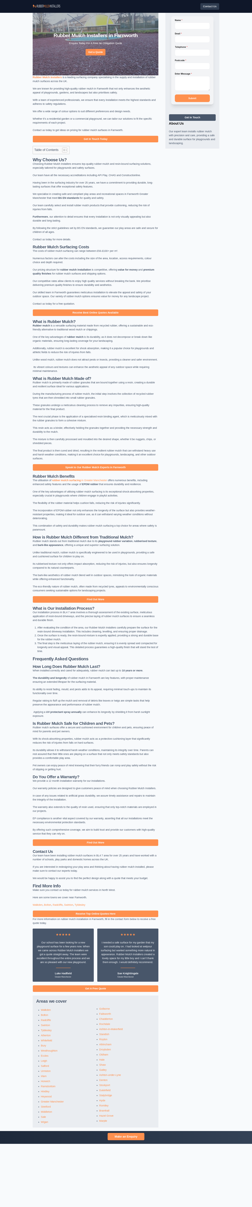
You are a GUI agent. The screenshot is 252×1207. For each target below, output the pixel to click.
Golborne (104, 1008)
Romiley (103, 1105)
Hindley (45, 1091)
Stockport (104, 1085)
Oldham (103, 1054)
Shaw (102, 1064)
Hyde (102, 1100)
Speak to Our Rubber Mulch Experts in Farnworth (95, 467)
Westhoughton (49, 1050)
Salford (45, 1066)
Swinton (68, 904)
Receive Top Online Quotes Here (96, 913)
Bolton (47, 904)
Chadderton (106, 1019)
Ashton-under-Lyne (110, 1075)
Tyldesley (80, 904)
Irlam (44, 1076)
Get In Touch (192, 117)
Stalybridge (105, 1095)
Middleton (46, 1111)
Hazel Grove (106, 1115)
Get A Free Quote (95, 988)
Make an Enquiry (126, 1136)
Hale (101, 1059)
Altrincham (105, 1044)
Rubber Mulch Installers (47, 77)
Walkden (38, 904)
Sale (43, 1116)
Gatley (103, 1069)
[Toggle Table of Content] (63, 150)
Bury (43, 1045)
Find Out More (95, 599)
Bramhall (104, 1110)
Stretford (46, 1106)
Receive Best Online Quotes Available (95, 312)
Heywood (46, 1096)
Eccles (44, 1055)
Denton (103, 1080)
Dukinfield (104, 1090)
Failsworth (105, 1013)
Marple (103, 1120)
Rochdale (104, 1024)
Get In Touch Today (95, 139)
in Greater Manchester (79, 480)
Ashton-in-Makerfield (111, 1029)
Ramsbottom (48, 1086)
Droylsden (105, 1049)
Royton (103, 1039)
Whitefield (46, 1040)
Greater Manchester (52, 1101)
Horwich (45, 1081)
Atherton (46, 1035)
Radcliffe (58, 904)
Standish (104, 1034)
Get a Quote (95, 52)
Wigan (44, 1122)
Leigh (44, 1060)
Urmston (46, 1071)
